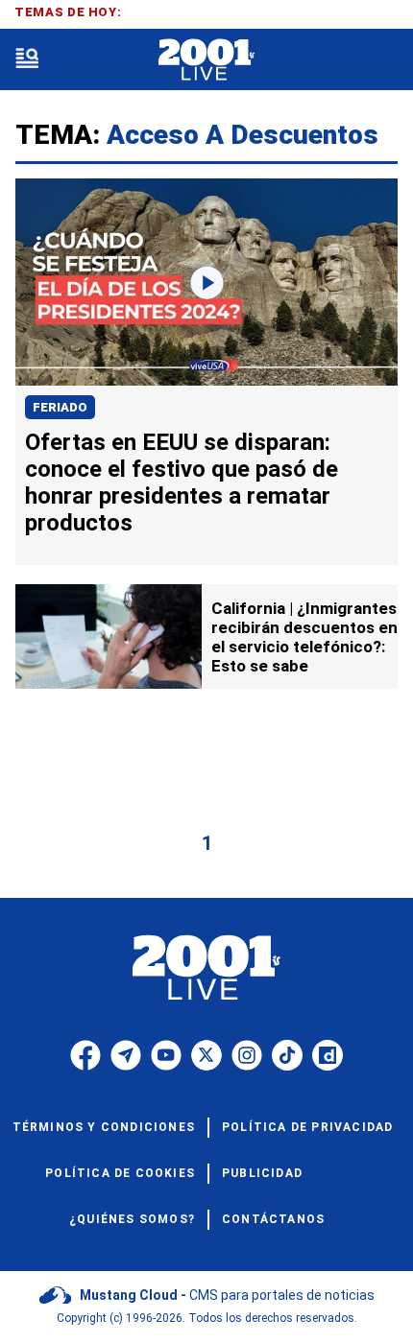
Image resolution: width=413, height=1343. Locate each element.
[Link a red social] (85, 1055)
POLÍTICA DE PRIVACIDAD (307, 1127)
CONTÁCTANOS (273, 1219)
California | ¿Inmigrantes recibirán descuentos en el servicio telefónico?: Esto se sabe (304, 637)
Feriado (60, 407)
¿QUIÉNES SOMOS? (132, 1219)
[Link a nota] (206, 282)
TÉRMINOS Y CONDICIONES (103, 1127)
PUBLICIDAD (262, 1173)
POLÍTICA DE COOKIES (120, 1173)
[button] (26, 60)
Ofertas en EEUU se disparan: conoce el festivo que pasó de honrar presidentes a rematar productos (181, 482)
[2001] (206, 60)
